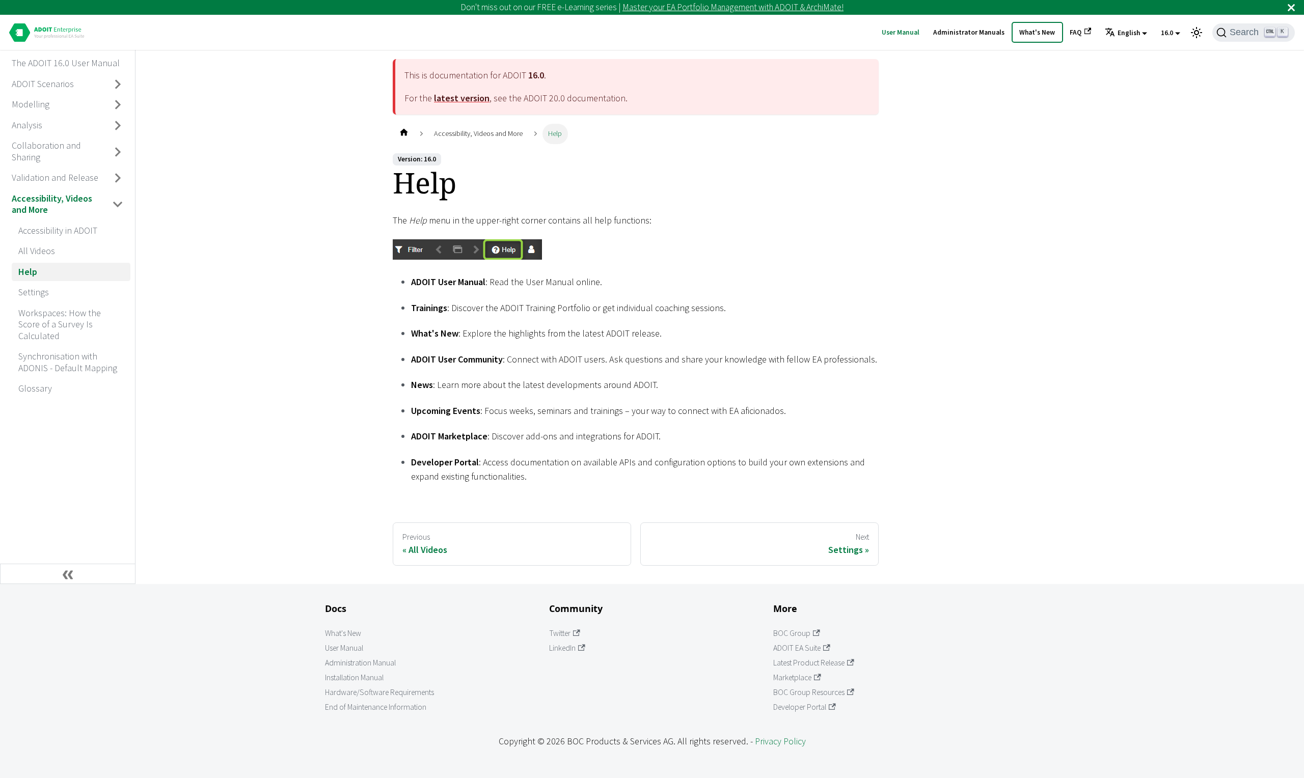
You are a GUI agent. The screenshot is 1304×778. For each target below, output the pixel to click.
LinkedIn (562, 648)
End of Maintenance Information (375, 707)
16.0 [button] (1167, 33)
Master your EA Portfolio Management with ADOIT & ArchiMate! (733, 7)
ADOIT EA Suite (797, 648)
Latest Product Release (809, 663)
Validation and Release (55, 177)
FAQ (1075, 32)
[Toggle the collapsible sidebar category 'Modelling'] (118, 105)
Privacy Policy (780, 741)
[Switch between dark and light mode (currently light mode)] (1196, 32)
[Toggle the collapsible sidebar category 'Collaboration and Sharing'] (118, 152)
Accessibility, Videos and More (52, 204)
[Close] (1291, 7)
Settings (33, 292)
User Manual (900, 32)
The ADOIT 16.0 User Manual (66, 63)
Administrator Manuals (968, 32)
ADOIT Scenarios (43, 84)
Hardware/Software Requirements (379, 692)
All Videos (36, 251)
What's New (1037, 32)
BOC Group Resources (809, 692)
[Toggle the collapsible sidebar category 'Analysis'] (118, 125)
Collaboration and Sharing (46, 151)
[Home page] (404, 134)
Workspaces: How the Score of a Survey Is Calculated (59, 324)
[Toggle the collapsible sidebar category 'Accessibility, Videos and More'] (118, 204)
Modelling (30, 104)
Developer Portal (799, 707)
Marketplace (792, 677)
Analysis (27, 125)
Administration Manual (360, 663)
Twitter (559, 633)
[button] (1126, 33)
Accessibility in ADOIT (57, 230)
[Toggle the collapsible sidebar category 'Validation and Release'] (118, 178)
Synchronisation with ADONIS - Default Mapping (67, 362)
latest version (462, 98)
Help (27, 271)
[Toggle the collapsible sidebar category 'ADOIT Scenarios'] (118, 84)
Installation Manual (354, 677)
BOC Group (791, 633)
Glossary (35, 388)
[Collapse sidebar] (67, 574)
